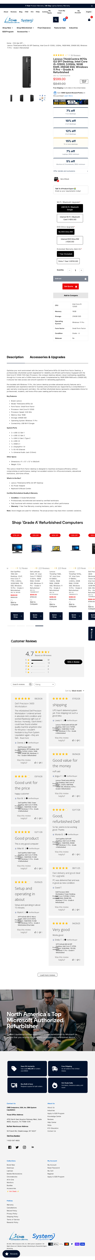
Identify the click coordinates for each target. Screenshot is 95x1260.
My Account (52, 1165)
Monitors (10, 1182)
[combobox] (44, 684)
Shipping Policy (12, 1217)
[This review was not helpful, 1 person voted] (77, 909)
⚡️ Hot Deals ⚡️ (13, 1191)
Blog (20, 12)
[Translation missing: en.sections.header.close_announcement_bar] (92, 6)
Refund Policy (12, 1211)
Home (9, 43)
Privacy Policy (12, 1214)
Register (51, 1174)
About (6, 12)
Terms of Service (13, 1219)
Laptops (10, 1171)
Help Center (52, 1122)
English (88, 12)
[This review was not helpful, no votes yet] (40, 762)
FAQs (38, 12)
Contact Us (52, 1131)
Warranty (10, 1205)
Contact (45, 12)
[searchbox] (19, 684)
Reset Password (54, 1168)
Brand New (11, 1165)
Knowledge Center (54, 1116)
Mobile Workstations (14, 1174)
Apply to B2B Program (56, 1113)
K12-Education (53, 1128)
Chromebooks (12, 1177)
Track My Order (61, 12)
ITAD (26, 12)
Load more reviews (47, 975)
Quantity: (60, 270)
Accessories (11, 1188)
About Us (51, 1107)
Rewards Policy (12, 1222)
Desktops (10, 1168)
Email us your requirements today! (68, 191)
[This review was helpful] (35, 818)
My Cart (50, 1171)
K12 (32, 12)
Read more (24, 738)
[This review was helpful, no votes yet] (35, 762)
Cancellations (12, 1208)
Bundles (10, 1185)
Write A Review (73, 662)
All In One (10, 1180)
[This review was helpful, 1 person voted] (73, 796)
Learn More (68, 96)
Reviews (14, 12)
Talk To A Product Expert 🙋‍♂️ (65, 189)
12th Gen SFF (18, 43)
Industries (51, 1110)
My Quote (50, 12)
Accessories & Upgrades (47, 357)
